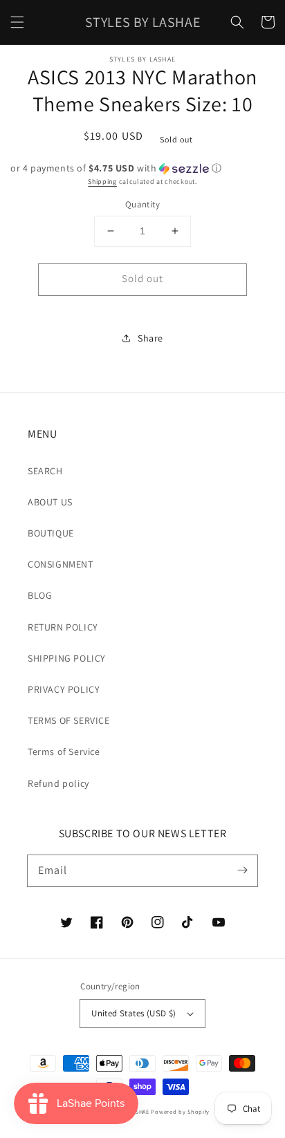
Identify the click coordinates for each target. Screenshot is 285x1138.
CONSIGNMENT (60, 564)
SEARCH (45, 471)
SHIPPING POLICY (67, 658)
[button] (17, 22)
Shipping (102, 181)
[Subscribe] (242, 870)
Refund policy (58, 783)
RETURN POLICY (63, 627)
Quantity (142, 204)
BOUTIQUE (51, 533)
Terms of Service (64, 751)
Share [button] (150, 338)
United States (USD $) (133, 1013)
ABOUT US (50, 502)
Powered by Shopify (180, 1111)
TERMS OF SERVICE (69, 720)
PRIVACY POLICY (64, 689)
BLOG (40, 595)
